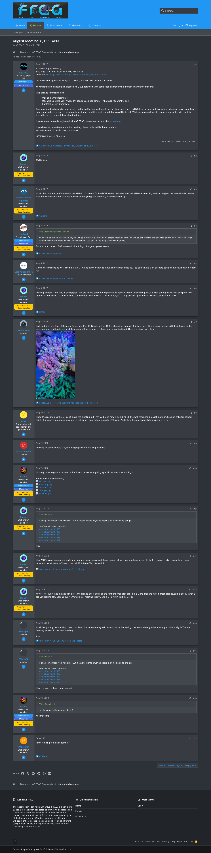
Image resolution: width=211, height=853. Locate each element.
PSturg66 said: (46, 704)
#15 (195, 651)
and (56, 278)
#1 (195, 64)
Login (140, 805)
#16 (195, 698)
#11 (195, 509)
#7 (195, 322)
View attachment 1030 (49, 534)
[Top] (192, 841)
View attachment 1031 (49, 537)
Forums (78, 811)
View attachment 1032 (49, 540)
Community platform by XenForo (42, 849)
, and (68, 145)
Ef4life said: (44, 514)
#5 (195, 263)
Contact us (80, 816)
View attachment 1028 (49, 529)
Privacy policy (168, 841)
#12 (195, 556)
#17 (195, 738)
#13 (195, 589)
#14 (195, 623)
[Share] (191, 64)
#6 (195, 288)
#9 (195, 443)
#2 (195, 155)
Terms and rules (152, 841)
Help (179, 841)
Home (78, 805)
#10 (195, 468)
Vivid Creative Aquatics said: (52, 231)
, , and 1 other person (68, 403)
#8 (195, 413)
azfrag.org (115, 121)
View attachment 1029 (49, 532)
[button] (64, 25)
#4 (195, 226)
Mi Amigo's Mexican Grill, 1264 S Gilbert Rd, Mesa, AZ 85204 (76, 74)
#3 (195, 189)
